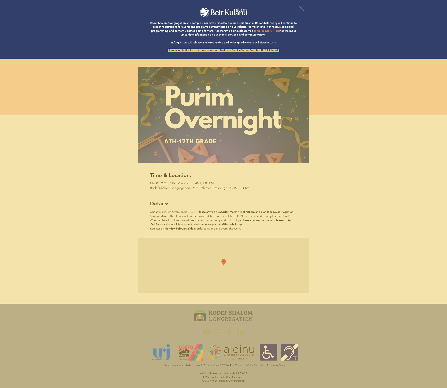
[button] (301, 8)
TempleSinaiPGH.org (267, 30)
